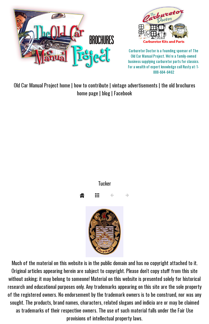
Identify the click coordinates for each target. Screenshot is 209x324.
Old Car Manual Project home (42, 85)
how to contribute (91, 85)
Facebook (123, 93)
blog (106, 93)
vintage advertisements (135, 85)
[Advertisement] (104, 141)
